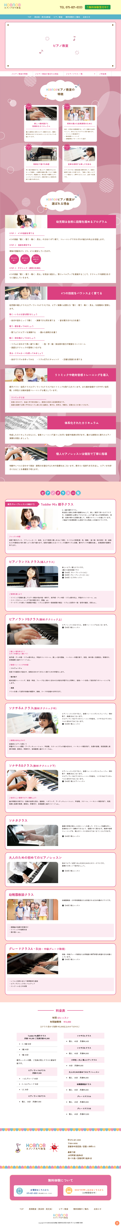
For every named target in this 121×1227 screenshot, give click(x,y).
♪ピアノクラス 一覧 (74, 73)
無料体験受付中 (98, 7)
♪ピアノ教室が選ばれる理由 (46, 73)
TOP (29, 17)
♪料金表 (102, 73)
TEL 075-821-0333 (71, 7)
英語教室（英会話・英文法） (41, 1208)
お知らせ (86, 17)
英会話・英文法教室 (42, 17)
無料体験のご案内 (73, 17)
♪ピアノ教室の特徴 (19, 73)
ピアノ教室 (58, 17)
